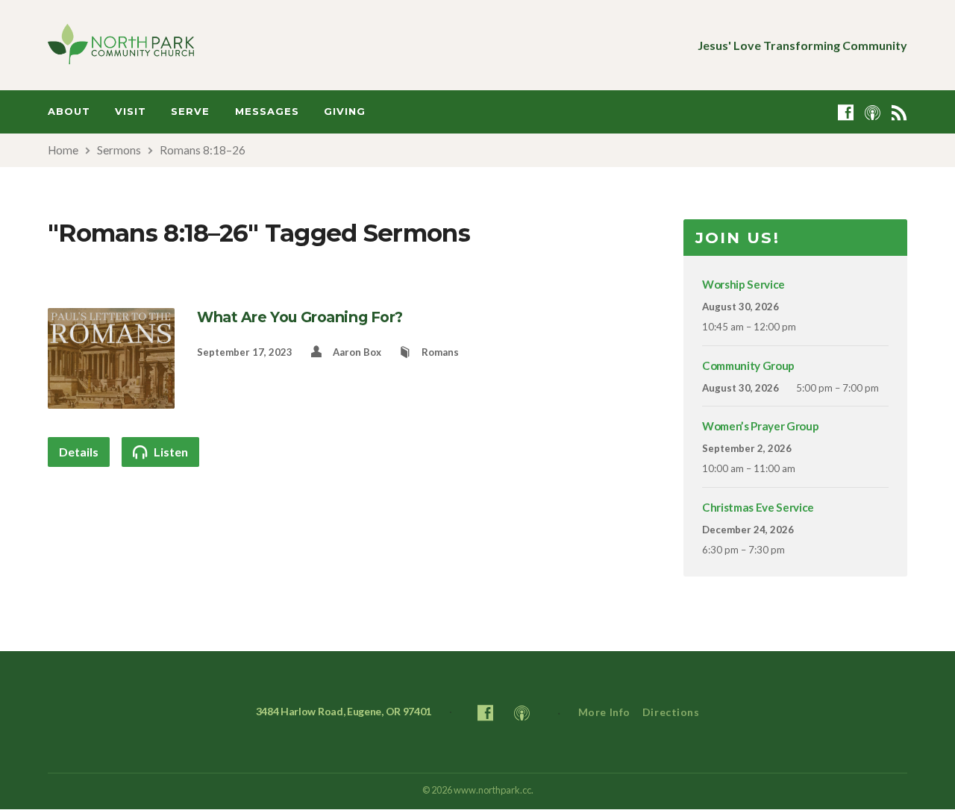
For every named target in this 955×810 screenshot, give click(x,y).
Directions (671, 712)
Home (63, 150)
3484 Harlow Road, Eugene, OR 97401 (344, 711)
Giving (345, 111)
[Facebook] (846, 112)
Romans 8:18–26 (202, 150)
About (69, 111)
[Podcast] (872, 112)
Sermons (119, 150)
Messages (267, 111)
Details (78, 452)
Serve (190, 111)
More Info (604, 712)
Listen (169, 452)
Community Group (748, 365)
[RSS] (899, 112)
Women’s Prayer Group (760, 426)
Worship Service (743, 284)
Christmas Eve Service (758, 507)
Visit (130, 111)
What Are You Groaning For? (300, 317)
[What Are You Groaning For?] (111, 399)
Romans (440, 352)
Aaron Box (357, 352)
